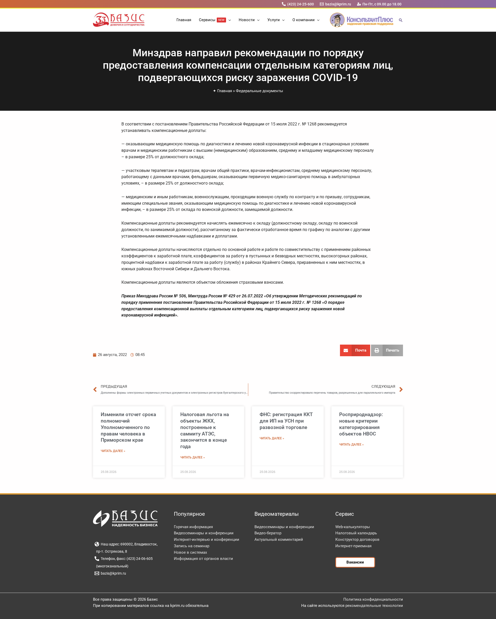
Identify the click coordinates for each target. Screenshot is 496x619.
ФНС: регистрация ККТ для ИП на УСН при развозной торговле (286, 420)
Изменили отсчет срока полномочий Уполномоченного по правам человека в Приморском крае (128, 427)
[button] (228, 20)
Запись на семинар (191, 546)
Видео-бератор (267, 533)
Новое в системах (190, 552)
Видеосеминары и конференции (204, 533)
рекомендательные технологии (374, 605)
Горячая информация (193, 527)
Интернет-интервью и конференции (206, 539)
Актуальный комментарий (278, 539)
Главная (224, 91)
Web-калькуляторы (352, 527)
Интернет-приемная (353, 546)
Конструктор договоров (357, 539)
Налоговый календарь (356, 533)
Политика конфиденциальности (373, 599)
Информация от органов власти (203, 558)
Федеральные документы (259, 91)
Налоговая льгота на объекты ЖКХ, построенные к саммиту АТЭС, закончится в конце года (204, 430)
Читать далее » (113, 451)
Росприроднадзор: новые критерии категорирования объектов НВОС (361, 424)
